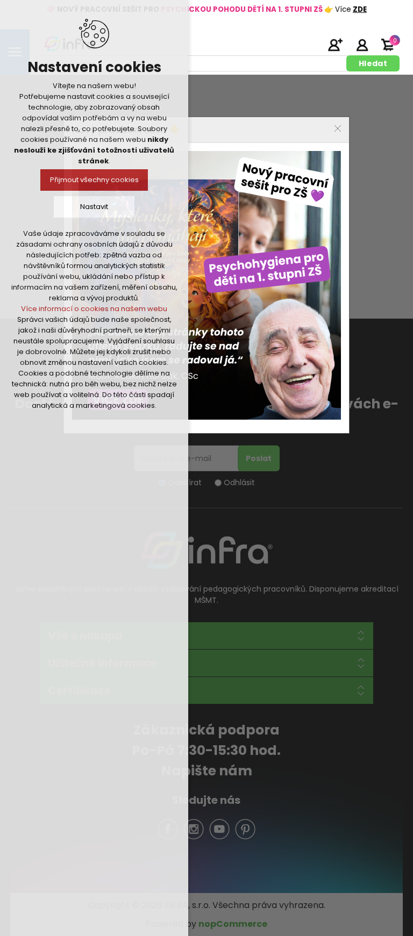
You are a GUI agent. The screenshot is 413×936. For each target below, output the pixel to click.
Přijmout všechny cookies (94, 180)
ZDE (360, 9)
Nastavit (94, 206)
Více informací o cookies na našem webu (94, 309)
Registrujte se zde (335, 44)
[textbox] (192, 63)
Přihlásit (362, 44)
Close (337, 128)
